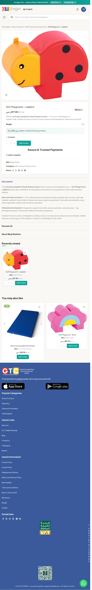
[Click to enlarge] (6, 95)
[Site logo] (11, 9)
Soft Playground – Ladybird (16, 272)
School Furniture (17, 27)
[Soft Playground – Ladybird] (15, 260)
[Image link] (18, 371)
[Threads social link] (13, 519)
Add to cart (24, 143)
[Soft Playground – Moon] (67, 318)
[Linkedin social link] (22, 170)
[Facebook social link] (13, 170)
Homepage (6, 27)
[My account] (77, 9)
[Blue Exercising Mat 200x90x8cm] (23, 324)
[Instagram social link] (9, 519)
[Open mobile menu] (4, 17)
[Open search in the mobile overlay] (49, 17)
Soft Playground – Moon (67, 335)
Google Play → (69, 2)
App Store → (55, 2)
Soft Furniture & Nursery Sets (35, 27)
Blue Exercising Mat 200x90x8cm (23, 346)
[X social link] (15, 170)
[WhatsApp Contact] (83, 583)
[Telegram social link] (25, 170)
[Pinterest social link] (19, 170)
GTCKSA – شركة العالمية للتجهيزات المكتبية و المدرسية (41, 586)
